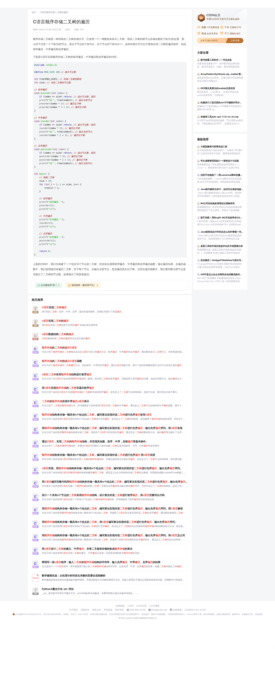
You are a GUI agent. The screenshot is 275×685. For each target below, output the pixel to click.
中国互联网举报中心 (176, 614)
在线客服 (177, 610)
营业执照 (259, 614)
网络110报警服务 (158, 614)
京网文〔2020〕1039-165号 (75, 614)
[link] (34, 12)
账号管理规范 (209, 614)
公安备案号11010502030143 (28, 614)
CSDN (131, 606)
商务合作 (96, 610)
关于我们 (73, 610)
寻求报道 (108, 610)
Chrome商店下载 (194, 614)
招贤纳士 (85, 610)
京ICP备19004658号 (52, 614)
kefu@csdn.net (159, 610)
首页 (34, 12)
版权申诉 (236, 614)
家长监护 (145, 614)
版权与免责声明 (223, 614)
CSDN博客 (154, 606)
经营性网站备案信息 (98, 614)
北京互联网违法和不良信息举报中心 (124, 614)
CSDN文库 (141, 606)
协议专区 (119, 610)
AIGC (67, 29)
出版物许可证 (247, 614)
